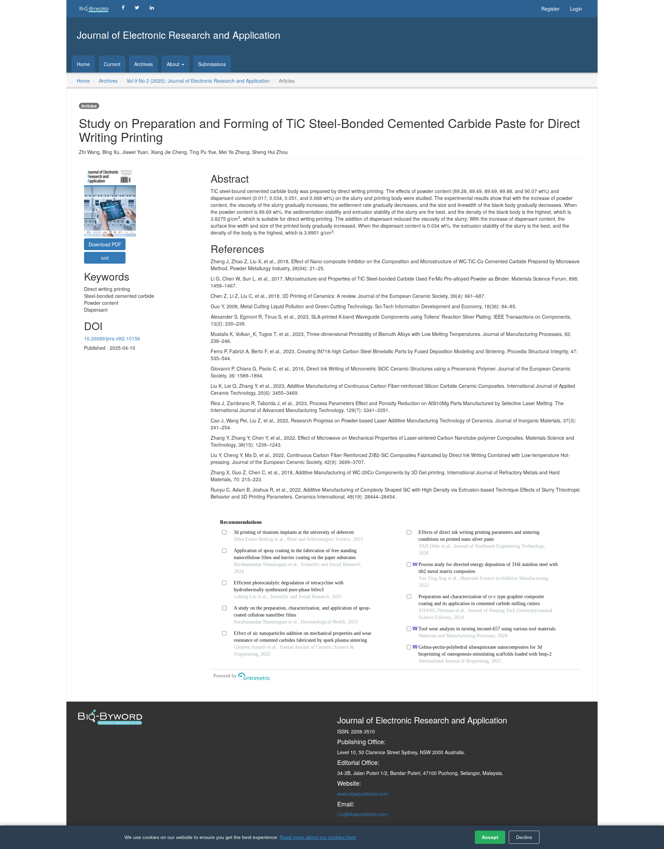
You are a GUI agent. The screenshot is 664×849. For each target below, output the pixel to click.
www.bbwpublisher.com (362, 793)
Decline (524, 837)
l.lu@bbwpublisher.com (362, 814)
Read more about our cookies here (318, 837)
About (174, 64)
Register (550, 8)
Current (112, 64)
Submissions (212, 64)
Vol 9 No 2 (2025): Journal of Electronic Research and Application (198, 80)
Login (576, 8)
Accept (490, 837)
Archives (143, 64)
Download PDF (105, 244)
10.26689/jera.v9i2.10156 (112, 338)
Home (83, 64)
